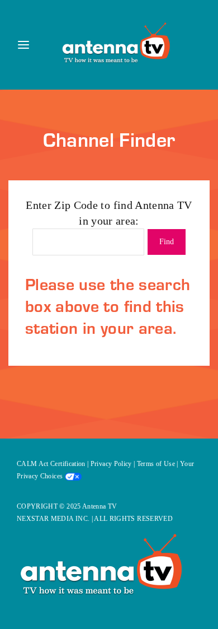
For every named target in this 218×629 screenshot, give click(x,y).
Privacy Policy (111, 464)
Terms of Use (156, 464)
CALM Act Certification (51, 464)
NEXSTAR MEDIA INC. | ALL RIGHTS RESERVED (95, 519)
